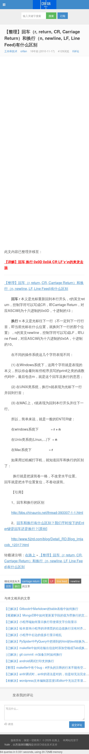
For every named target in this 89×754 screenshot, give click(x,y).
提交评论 (77, 725)
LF (51, 581)
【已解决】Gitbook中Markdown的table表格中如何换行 (41, 608)
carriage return (31, 581)
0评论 (75, 51)
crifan (24, 51)
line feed (62, 581)
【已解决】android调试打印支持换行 (29, 661)
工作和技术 (10, 51)
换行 (17, 586)
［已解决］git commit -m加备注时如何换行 (33, 654)
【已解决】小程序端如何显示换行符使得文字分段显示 (40, 621)
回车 (8, 586)
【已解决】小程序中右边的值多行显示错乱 (33, 635)
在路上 (44, 4)
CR (45, 581)
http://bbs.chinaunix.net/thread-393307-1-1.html (47, 512)
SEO (39, 744)
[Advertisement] (44, 103)
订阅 (62, 16)
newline (75, 581)
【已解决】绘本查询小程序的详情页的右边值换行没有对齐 (43, 628)
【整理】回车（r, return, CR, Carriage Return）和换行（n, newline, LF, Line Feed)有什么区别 (42, 38)
